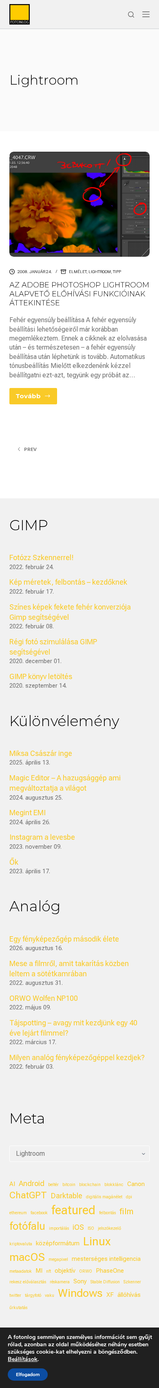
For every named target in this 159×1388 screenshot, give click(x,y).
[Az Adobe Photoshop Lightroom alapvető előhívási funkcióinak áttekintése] (79, 204)
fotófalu (27, 1226)
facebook (39, 1212)
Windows (80, 1293)
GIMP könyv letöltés (40, 676)
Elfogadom (28, 1374)
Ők (13, 862)
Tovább (36, 398)
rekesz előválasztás (27, 1282)
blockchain (90, 1184)
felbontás (107, 1212)
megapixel (58, 1259)
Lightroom (99, 271)
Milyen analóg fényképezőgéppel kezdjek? (77, 1057)
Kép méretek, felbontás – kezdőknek (68, 582)
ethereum (18, 1212)
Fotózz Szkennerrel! (41, 557)
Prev (30, 449)
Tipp (117, 271)
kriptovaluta (20, 1244)
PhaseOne (110, 1270)
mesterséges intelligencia (106, 1258)
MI (38, 1270)
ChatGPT (28, 1195)
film (126, 1211)
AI (12, 1184)
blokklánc (114, 1184)
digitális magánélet (104, 1197)
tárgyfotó (33, 1295)
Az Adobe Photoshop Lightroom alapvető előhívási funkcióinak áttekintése (79, 293)
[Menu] (146, 14)
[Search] (131, 14)
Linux (97, 1241)
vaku (49, 1295)
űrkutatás (18, 1307)
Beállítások (23, 1359)
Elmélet (77, 271)
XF (110, 1294)
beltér (53, 1184)
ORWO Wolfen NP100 (43, 998)
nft (48, 1271)
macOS (27, 1257)
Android (31, 1183)
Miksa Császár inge (40, 753)
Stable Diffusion (105, 1282)
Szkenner (132, 1282)
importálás (59, 1228)
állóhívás (129, 1294)
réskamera (60, 1282)
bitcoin (68, 1184)
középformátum (58, 1243)
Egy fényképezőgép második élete (64, 939)
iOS (78, 1227)
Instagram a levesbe (42, 837)
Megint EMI (27, 812)
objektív (65, 1270)
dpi (129, 1197)
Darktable (66, 1195)
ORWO (85, 1271)
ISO (91, 1228)
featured (73, 1210)
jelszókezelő (109, 1228)
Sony (80, 1281)
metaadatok (20, 1271)
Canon (136, 1184)
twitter (15, 1295)
